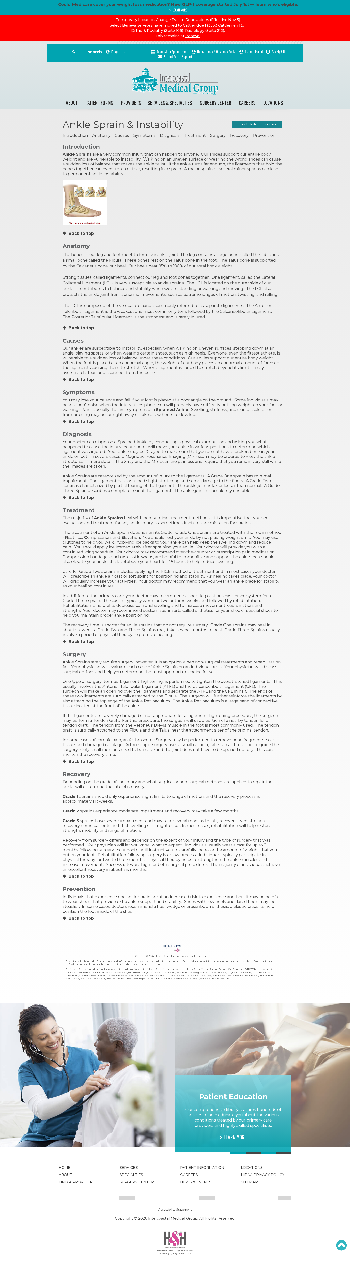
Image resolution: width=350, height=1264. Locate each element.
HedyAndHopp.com (182, 1253)
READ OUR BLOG (119, 1132)
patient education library (97, 969)
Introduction (75, 135)
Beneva (192, 36)
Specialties (131, 1175)
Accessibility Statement (175, 1210)
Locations (273, 102)
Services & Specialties (170, 102)
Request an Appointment (173, 51)
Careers (247, 102)
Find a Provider (76, 1182)
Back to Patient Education (257, 124)
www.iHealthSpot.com (194, 956)
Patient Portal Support (177, 56)
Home (64, 1167)
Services (129, 1167)
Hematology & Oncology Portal (216, 51)
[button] (341, 1245)
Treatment (195, 135)
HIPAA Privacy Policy (262, 1175)
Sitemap (249, 1182)
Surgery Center (215, 102)
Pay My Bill (278, 51)
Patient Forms (99, 102)
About (72, 102)
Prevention (264, 135)
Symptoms (144, 135)
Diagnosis (170, 135)
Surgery (218, 135)
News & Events (195, 1182)
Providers (131, 102)
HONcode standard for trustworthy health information (170, 975)
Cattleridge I (194, 25)
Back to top (81, 233)
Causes (122, 135)
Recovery (239, 135)
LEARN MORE (179, 10)
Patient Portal (254, 51)
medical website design (186, 978)
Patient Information (202, 1167)
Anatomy (101, 135)
